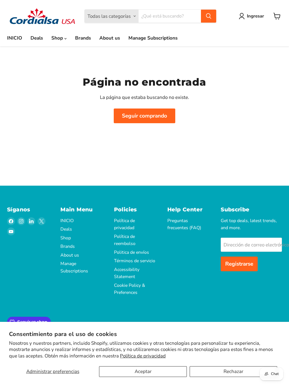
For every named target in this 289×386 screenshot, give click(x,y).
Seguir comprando (144, 116)
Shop (57, 38)
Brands (83, 38)
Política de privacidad (143, 356)
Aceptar (143, 371)
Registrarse (239, 264)
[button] (252, 16)
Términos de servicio (134, 261)
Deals (36, 38)
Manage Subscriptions (153, 38)
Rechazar (233, 371)
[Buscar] (208, 16)
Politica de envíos (131, 252)
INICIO (14, 38)
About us (109, 38)
